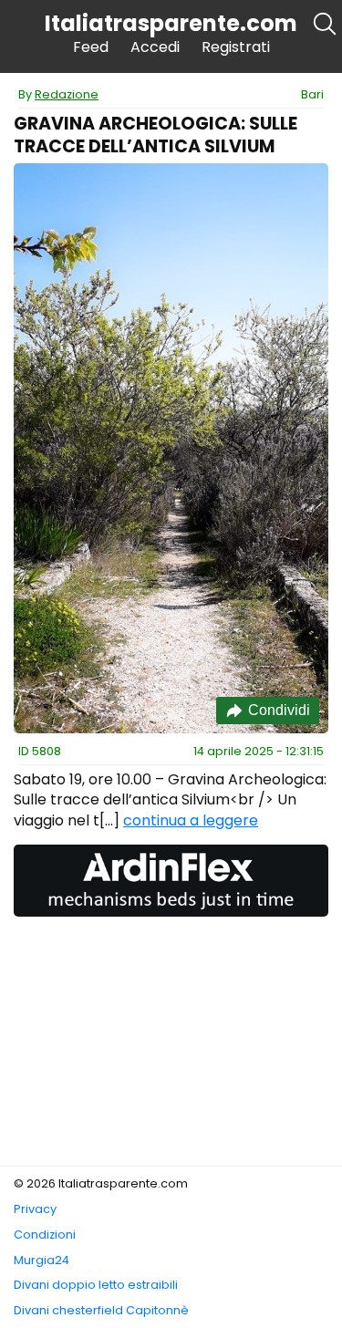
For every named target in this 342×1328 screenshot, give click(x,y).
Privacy (35, 1209)
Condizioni (45, 1234)
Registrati (236, 46)
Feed (91, 46)
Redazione (66, 94)
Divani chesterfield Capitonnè (101, 1310)
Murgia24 (41, 1260)
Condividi (279, 710)
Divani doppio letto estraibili (96, 1284)
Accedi (155, 46)
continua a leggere (190, 820)
